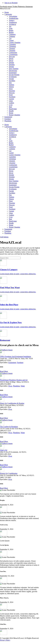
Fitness (11, 87)
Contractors (13, 52)
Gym (10, 105)
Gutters (11, 103)
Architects (12, 24)
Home (6, 12)
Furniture (12, 97)
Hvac (10, 386)
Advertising (13, 16)
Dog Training (13, 69)
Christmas (12, 46)
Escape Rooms (14, 75)
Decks (11, 58)
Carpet (11, 40)
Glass (11, 101)
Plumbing (7, 121)
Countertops (13, 54)
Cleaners (12, 48)
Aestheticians (13, 18)
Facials (11, 79)
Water (23, 386)
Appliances (13, 22)
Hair (10, 107)
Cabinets (12, 36)
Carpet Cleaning (14, 42)
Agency (11, 20)
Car (10, 38)
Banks (11, 30)
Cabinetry (12, 34)
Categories (8, 14)
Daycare (12, 56)
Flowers (12, 93)
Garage (11, 99)
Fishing (11, 85)
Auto (10, 28)
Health (11, 111)
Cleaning (12, 50)
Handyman (13, 109)
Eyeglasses (13, 77)
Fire (10, 83)
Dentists (12, 65)
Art (10, 26)
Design (11, 67)
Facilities (12, 81)
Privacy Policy (5, 640)
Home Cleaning (14, 115)
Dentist (11, 63)
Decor (11, 61)
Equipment (13, 73)
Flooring (12, 91)
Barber (11, 32)
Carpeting (12, 44)
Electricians (13, 71)
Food (11, 95)
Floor (11, 89)
